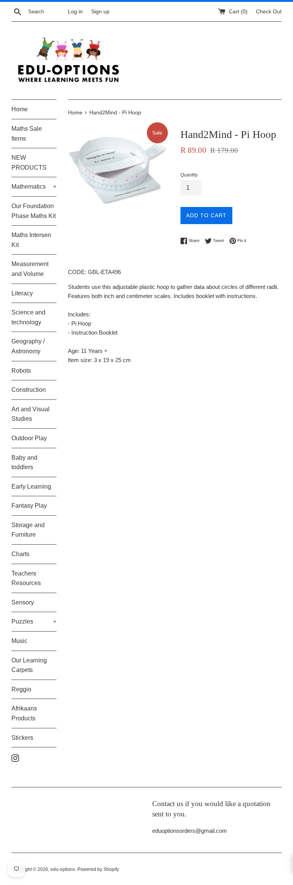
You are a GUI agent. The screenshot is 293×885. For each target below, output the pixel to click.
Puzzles (33, 621)
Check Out (269, 11)
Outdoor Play (29, 438)
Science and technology (28, 317)
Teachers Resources (26, 578)
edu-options (62, 869)
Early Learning (31, 486)
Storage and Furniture (28, 530)
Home (19, 109)
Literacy (22, 293)
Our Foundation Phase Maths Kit (33, 211)
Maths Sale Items (26, 133)
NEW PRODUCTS (29, 162)
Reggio (21, 689)
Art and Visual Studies (30, 414)
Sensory (22, 602)
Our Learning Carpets (29, 665)
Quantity (189, 175)
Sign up (100, 11)
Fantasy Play (29, 505)
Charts (20, 554)
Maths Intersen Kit (31, 240)
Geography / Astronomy (28, 346)
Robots (21, 370)
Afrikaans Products (24, 713)
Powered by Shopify (98, 869)
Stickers (22, 737)
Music (19, 641)
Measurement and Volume (29, 269)
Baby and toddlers (24, 462)
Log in (75, 11)
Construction (28, 389)
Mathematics (33, 186)
